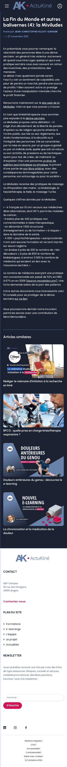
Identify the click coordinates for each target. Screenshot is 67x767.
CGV (33, 744)
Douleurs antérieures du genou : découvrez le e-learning (32, 481)
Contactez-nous (14, 601)
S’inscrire (13, 705)
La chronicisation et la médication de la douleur (28, 531)
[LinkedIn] (4, 726)
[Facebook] (25, 726)
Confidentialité (33, 752)
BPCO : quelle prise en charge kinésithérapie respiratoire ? (32, 432)
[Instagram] (15, 726)
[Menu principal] (6, 6)
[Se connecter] (60, 6)
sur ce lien (20, 299)
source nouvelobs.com (41, 281)
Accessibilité (33, 748)
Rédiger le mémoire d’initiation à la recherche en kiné (32, 383)
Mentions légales (33, 740)
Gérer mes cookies (33, 756)
